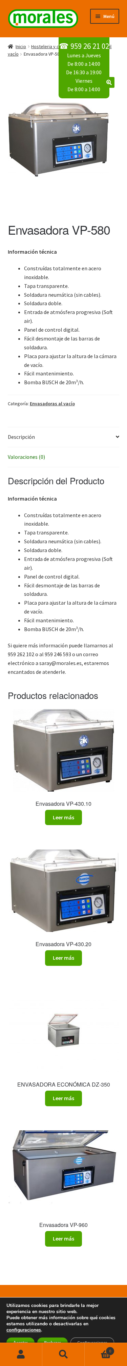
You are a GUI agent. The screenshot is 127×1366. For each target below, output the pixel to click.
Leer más (63, 817)
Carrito (98, 1348)
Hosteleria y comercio (53, 46)
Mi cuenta (21, 1354)
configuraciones (23, 1330)
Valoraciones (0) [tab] (26, 456)
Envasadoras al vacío (52, 404)
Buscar (63, 1354)
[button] (109, 82)
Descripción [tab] (21, 436)
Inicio (21, 46)
